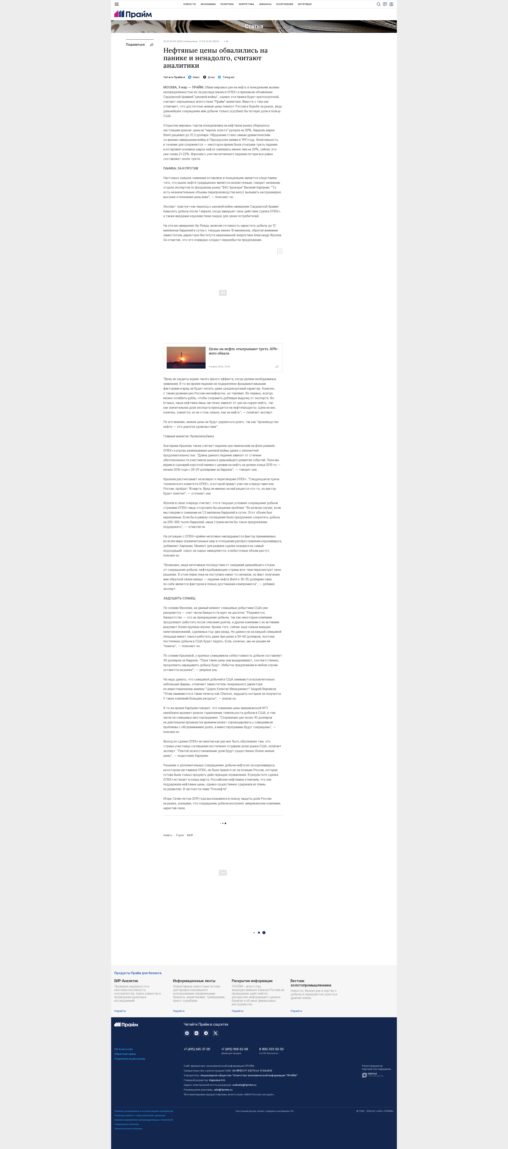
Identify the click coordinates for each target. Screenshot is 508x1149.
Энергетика (246, 4)
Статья (254, 26)
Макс (196, 77)
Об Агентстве (123, 1049)
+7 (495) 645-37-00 (197, 1049)
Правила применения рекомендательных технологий (143, 1119)
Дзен (211, 77)
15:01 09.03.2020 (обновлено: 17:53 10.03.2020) (191, 41)
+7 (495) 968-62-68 (234, 1051)
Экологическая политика (128, 1128)
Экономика (208, 4)
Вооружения (284, 4)
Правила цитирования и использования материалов (143, 1111)
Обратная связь (125, 1053)
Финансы (265, 4)
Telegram (229, 77)
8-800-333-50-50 (271, 1051)
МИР (190, 835)
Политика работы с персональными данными (139, 1115)
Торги (180, 835)
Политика (227, 4)
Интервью (305, 4)
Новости (189, 4)
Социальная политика (126, 1124)
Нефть (167, 835)
